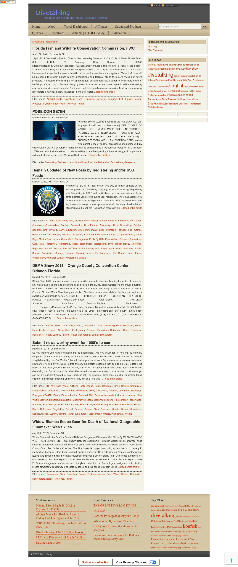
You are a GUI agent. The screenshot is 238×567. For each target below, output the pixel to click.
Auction (95, 220)
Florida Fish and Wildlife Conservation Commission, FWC (83, 48)
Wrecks (82, 257)
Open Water (81, 162)
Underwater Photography (190, 103)
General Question (41, 234)
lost (169, 90)
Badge (103, 220)
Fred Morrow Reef (158, 527)
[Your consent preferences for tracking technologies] (231, 560)
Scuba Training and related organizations (100, 248)
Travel (89, 252)
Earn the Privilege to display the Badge (116, 516)
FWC (154, 86)
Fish (121, 98)
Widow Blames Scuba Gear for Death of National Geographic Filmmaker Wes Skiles (86, 424)
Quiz (34, 243)
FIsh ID (197, 75)
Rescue (57, 248)
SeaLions (128, 248)
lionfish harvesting (155, 90)
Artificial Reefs (54, 98)
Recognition (86, 243)
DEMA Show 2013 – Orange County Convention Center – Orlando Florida (82, 268)
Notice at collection (96, 562)
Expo (101, 229)
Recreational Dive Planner (108, 243)
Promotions (135, 239)
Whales (61, 257)
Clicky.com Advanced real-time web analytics (115, 528)
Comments (170, 5)
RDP (41, 243)
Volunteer (51, 257)
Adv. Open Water (58, 220)
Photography (81, 239)
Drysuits (53, 229)
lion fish (188, 86)
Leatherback (163, 86)
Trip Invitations (102, 252)
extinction (101, 98)
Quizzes (37, 33)
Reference (71, 103)
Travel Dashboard (76, 26)
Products (92, 162)
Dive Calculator (155, 50)
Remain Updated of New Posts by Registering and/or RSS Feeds (83, 172)
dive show (191, 68)
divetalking (160, 74)
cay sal (196, 64)
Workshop (152, 107)
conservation (153, 68)
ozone (110, 399)
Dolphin (137, 225)
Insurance (89, 234)
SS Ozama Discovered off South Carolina (60, 537)
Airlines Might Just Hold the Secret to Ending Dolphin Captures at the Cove (58, 516)
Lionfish (129, 98)
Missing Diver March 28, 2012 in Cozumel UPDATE (55, 507)
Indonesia (67, 234)
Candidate (120, 220)
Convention (76, 225)
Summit (69, 252)
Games (137, 229)
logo (166, 90)
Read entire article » (106, 91)
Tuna (129, 252)
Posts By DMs (96, 239)
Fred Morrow (162, 80)
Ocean (198, 90)
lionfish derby (198, 86)
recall (189, 94)
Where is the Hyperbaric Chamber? (114, 521)
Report (81, 103)
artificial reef (154, 64)
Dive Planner (91, 225)
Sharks (137, 248)
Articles (157, 5)
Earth (79, 98)
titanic (171, 103)
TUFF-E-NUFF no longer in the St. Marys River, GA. (61, 525)
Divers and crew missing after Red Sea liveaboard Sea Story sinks (116, 537)
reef (179, 99)
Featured (112, 98)
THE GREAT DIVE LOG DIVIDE (115, 505)
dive (178, 68)
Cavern (137, 220)
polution (163, 95)
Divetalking (53, 12)
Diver (115, 225)
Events (138, 325)
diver (183, 68)
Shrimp (36, 252)
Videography (38, 257)
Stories (44, 413)
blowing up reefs (168, 64)
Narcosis (184, 90)
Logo (121, 234)
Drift (45, 229)
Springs (59, 252)
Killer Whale (101, 234)
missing (176, 90)
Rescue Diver (70, 248)
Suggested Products (128, 26)
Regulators (38, 248)
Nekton (192, 90)
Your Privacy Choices (131, 562)
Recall (75, 243)
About (52, 26)
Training (80, 252)
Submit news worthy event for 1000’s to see (71, 342)
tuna (176, 103)
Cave (130, 220)
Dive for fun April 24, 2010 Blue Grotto (59, 532)
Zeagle (160, 107)
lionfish (177, 85)
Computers (38, 225)
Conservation (52, 225)
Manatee (129, 234)
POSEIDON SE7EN (48, 111)
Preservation (38, 103)
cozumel (163, 68)
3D (47, 220)
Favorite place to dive (48, 542)
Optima (124, 474)
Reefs (62, 103)
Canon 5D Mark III (184, 64)
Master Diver (45, 239)
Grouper (56, 234)
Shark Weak (162, 103)
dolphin (177, 75)
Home (36, 26)
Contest (65, 225)
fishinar (151, 80)
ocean (138, 98)
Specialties (47, 252)
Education (119, 33)
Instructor (77, 234)
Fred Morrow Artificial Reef (180, 80)
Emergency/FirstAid (88, 229)
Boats (111, 220)
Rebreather (52, 41)
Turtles (138, 252)
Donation (37, 229)
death (172, 68)
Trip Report (119, 252)
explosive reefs (187, 75)
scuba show (190, 99)
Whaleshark (72, 257)
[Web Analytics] (8, 2)
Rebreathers (117, 162)
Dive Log (152, 46)
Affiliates (101, 26)
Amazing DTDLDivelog (88, 33)
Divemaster (105, 225)
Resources (57, 33)
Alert (71, 220)
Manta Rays (65, 399)
